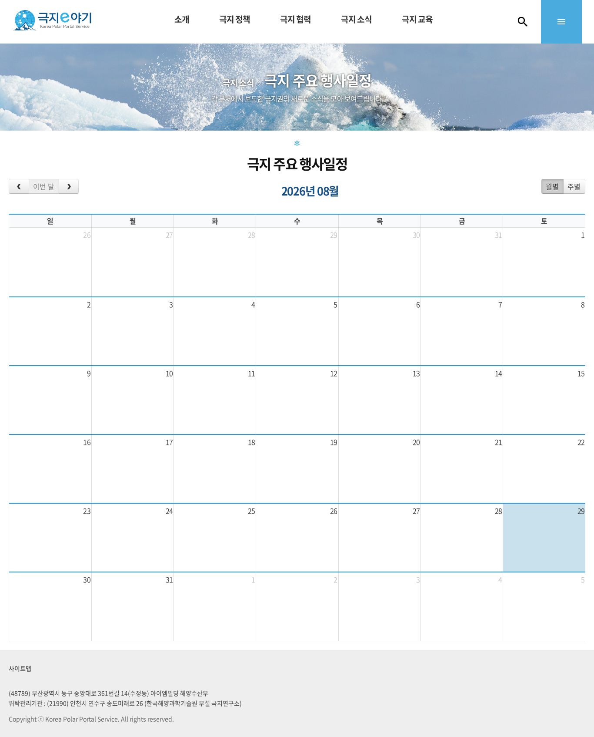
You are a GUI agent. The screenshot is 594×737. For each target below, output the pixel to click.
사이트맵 (20, 668)
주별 (574, 186)
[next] (69, 186)
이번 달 (43, 186)
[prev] (19, 186)
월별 (552, 186)
